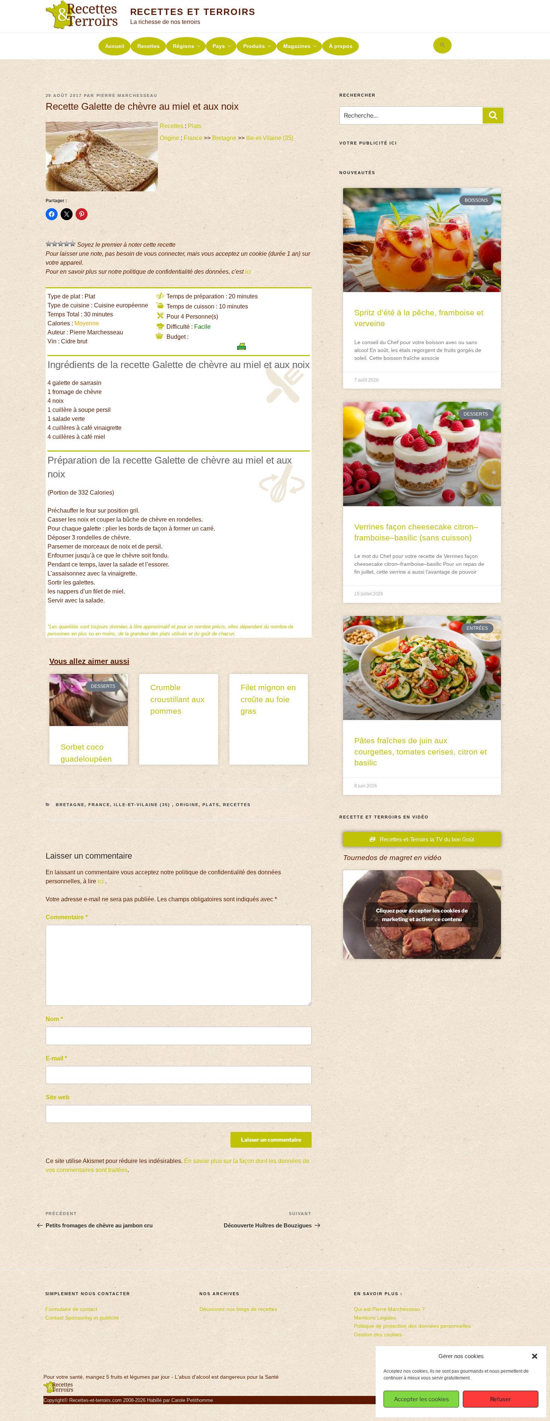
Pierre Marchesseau (127, 95)
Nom (54, 1019)
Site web (58, 1097)
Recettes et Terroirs (193, 12)
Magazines (297, 46)
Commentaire (67, 917)
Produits (254, 46)
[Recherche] (493, 115)
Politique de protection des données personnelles (412, 1326)
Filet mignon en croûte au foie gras (268, 699)
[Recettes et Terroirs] (58, 1391)
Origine (169, 138)
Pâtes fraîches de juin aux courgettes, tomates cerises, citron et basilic (420, 751)
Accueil (114, 46)
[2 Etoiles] (55, 244)
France (193, 138)
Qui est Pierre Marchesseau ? (389, 1309)
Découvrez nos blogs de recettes (238, 1309)
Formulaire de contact (71, 1309)
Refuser (500, 1399)
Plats (194, 126)
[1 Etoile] (49, 244)
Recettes (148, 46)
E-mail (56, 1058)
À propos (340, 46)
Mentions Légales (375, 1318)
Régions (183, 46)
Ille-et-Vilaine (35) (270, 138)
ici (248, 271)
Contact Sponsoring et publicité (82, 1318)
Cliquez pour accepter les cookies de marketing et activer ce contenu (422, 914)
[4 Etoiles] (67, 244)
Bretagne (224, 138)
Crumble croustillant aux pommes (177, 699)
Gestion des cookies (378, 1334)
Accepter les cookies (421, 1399)
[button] (534, 1356)
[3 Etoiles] (61, 244)
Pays (219, 46)
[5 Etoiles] (73, 244)
